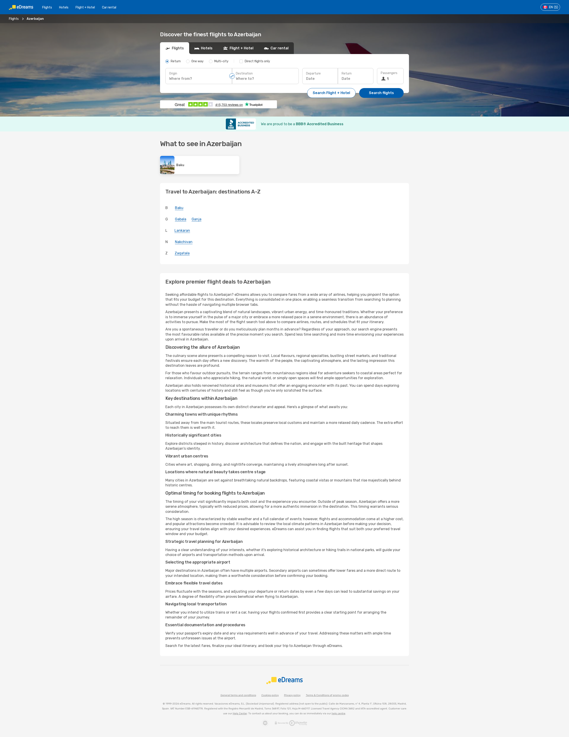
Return (347, 73)
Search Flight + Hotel (331, 93)
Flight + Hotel (85, 7)
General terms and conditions (238, 695)
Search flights (381, 93)
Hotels (63, 7)
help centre (338, 713)
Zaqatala (182, 253)
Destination (244, 73)
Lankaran (182, 230)
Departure (313, 73)
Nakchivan (183, 242)
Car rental (109, 7)
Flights (47, 7)
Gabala (180, 219)
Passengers (389, 73)
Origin (173, 73)
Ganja (196, 219)
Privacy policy (292, 695)
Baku (179, 208)
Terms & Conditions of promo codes (327, 695)
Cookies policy (270, 695)
